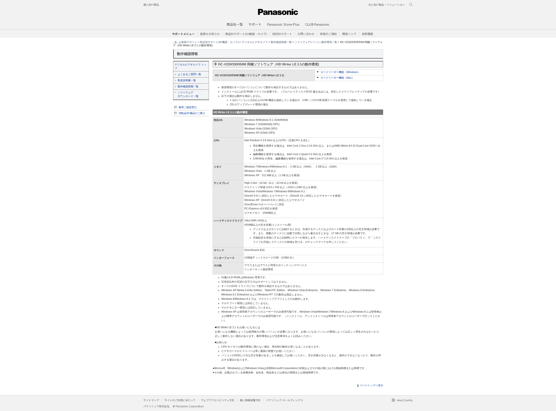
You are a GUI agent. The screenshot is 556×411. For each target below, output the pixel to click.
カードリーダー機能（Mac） (337, 77)
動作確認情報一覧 (281, 41)
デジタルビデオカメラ (255, 41)
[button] (282, 34)
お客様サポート (188, 41)
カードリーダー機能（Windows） (340, 72)
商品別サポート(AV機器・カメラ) (219, 41)
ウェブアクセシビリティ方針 (217, 400)
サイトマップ (151, 400)
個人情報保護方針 (250, 400)
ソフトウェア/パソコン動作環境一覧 (316, 41)
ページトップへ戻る (371, 385)
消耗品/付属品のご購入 (192, 113)
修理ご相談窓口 (188, 107)
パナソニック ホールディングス (284, 400)
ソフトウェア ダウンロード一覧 (188, 94)
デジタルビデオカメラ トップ (191, 66)
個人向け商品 (151, 4)
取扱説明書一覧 (187, 80)
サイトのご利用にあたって (179, 400)
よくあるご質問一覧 (189, 74)
